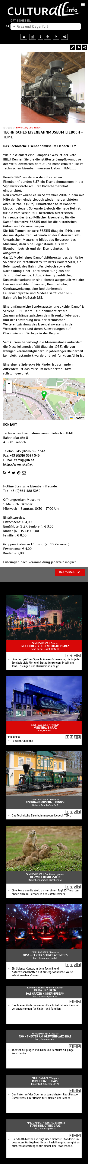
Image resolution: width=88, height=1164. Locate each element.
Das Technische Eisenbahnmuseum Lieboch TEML (41, 815)
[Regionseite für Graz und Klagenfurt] (24, 37)
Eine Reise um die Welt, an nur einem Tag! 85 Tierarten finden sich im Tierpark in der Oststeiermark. (45, 892)
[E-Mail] (24, 473)
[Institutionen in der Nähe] (71, 655)
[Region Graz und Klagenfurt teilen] (64, 37)
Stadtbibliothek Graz (45, 1125)
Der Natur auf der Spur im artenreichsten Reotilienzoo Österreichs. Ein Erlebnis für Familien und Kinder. (45, 1096)
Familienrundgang (22, 741)
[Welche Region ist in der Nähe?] (47, 37)
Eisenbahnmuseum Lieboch (45, 802)
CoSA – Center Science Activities (45, 955)
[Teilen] (84, 47)
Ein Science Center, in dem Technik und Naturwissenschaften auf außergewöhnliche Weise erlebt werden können (42, 972)
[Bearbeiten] (72, 47)
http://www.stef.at (18, 464)
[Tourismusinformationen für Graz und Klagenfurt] (40, 37)
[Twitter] (13, 473)
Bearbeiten (67, 572)
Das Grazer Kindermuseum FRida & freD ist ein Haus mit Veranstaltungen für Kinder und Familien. (45, 1007)
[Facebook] (9, 473)
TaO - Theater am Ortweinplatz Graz (45, 1036)
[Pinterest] (18, 473)
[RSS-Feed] (78, 47)
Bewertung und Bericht (28, 127)
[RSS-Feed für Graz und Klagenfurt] (56, 37)
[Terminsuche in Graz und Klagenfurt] (32, 37)
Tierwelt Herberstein (45, 877)
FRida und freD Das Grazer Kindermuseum (45, 992)
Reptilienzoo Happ (45, 1081)
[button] (44, 394)
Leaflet (78, 418)
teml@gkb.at (24, 460)
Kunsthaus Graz (45, 727)
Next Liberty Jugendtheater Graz (45, 646)
